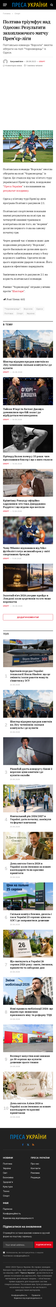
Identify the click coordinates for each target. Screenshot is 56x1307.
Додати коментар (28, 617)
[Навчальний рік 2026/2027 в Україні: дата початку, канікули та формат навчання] (28, 798)
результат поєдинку (16, 190)
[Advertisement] (28, 96)
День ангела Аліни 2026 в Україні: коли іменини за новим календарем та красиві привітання (30, 1108)
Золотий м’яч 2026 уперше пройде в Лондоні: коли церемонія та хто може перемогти (27, 598)
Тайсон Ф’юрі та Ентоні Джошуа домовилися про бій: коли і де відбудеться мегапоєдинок (23, 412)
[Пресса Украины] (29, 5)
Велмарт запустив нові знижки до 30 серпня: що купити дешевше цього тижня (30, 1059)
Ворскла (28, 309)
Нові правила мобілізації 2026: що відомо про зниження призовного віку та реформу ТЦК (31, 1012)
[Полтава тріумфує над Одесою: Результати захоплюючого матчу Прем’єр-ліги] (28, 146)
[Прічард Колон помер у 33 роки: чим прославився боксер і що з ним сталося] (28, 439)
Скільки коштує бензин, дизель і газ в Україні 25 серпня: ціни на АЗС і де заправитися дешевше (31, 917)
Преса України (13, 186)
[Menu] (5, 4)
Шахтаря (18, 291)
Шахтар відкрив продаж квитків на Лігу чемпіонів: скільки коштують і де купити (27, 365)
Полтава (8, 313)
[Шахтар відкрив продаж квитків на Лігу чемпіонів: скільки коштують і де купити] (28, 344)
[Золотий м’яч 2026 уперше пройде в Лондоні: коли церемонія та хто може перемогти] (28, 577)
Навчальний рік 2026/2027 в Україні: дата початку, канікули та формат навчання (30, 819)
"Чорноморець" (12, 309)
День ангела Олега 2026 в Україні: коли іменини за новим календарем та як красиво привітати (30, 868)
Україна (30, 313)
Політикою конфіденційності (16, 1256)
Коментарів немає (14, 65)
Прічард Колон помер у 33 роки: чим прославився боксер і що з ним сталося (27, 458)
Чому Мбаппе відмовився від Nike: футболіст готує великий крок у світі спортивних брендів (26, 551)
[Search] (51, 4)
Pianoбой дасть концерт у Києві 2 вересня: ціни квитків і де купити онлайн (31, 772)
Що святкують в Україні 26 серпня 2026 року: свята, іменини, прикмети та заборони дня (31, 964)
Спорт (42, 61)
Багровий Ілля (16, 61)
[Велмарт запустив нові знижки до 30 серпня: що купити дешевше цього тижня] (28, 1038)
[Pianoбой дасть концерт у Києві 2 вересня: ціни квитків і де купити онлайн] (28, 751)
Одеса (39, 309)
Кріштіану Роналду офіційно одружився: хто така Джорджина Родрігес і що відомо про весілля (24, 504)
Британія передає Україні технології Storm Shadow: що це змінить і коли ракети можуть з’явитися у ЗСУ (30, 676)
